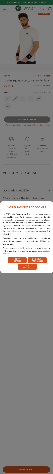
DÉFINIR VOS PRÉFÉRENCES (37, 260)
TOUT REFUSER (17, 260)
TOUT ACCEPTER (27, 267)
